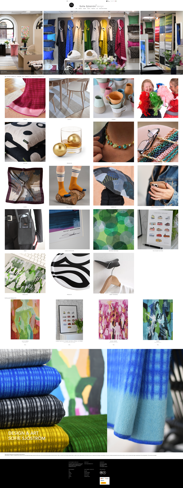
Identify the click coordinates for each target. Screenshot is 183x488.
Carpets (70, 472)
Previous (1, 401)
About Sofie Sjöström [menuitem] (103, 8)
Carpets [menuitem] (80, 8)
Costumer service (86, 473)
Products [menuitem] (93, 8)
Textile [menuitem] (88, 8)
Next (182, 401)
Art (69, 477)
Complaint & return (87, 476)
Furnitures (70, 473)
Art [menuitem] (97, 8)
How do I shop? (86, 475)
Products (70, 476)
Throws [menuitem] (84, 8)
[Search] (113, 1)
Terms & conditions (87, 472)
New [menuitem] (76, 8)
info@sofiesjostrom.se (89, 463)
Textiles (70, 475)
